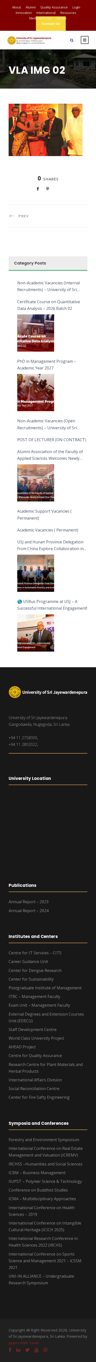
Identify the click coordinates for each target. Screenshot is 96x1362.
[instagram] (45, 1350)
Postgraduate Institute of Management (45, 988)
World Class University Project (36, 1038)
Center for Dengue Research (35, 970)
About (16, 7)
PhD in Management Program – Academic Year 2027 (46, 365)
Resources (68, 12)
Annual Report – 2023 (28, 901)
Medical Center (40, 18)
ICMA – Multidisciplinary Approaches (42, 1198)
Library (61, 18)
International (46, 12)
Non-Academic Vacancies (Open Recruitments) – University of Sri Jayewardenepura (47, 424)
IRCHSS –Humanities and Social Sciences (45, 1164)
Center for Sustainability (31, 979)
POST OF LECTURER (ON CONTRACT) (51, 439)
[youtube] (36, 1350)
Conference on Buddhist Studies (38, 1190)
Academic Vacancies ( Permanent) (47, 530)
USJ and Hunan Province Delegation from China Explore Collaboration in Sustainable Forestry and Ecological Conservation (50, 545)
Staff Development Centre (33, 1029)
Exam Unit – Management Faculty (39, 1005)
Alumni (31, 7)
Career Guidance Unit (28, 961)
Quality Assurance (54, 7)
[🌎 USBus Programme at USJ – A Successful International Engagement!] (35, 633)
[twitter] (27, 1350)
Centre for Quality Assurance (35, 1055)
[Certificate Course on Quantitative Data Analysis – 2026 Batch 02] (35, 333)
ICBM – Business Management (37, 1172)
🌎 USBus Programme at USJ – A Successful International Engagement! (52, 605)
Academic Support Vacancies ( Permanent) (44, 514)
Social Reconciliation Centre (34, 1088)
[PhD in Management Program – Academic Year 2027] (35, 392)
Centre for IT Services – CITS (35, 953)
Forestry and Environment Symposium (44, 1139)
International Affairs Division (35, 1080)
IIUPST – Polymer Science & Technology (45, 1181)
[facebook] (10, 1350)
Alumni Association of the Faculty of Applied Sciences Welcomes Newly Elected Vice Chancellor (50, 455)
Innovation (24, 12)
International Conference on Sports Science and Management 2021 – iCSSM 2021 (45, 1260)
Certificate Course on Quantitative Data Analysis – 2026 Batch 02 (48, 305)
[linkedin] (18, 1350)
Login (76, 7)
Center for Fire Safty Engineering (39, 1097)
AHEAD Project (22, 1047)
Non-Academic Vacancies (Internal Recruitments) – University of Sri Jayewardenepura (48, 286)
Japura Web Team (24, 1342)
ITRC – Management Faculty (34, 996)
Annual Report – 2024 (28, 910)
